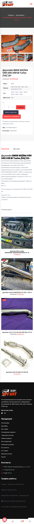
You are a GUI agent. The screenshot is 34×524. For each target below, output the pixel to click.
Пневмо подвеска (6, 438)
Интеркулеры (5, 423)
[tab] (5, 150)
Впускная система (6, 454)
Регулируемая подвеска (8, 432)
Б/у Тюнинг (4, 450)
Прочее (3, 457)
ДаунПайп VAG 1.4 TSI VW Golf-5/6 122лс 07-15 (17, 332)
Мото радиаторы (6, 441)
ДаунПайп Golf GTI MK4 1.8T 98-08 (17, 372)
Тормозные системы (7, 435)
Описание (5, 149)
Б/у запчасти (5, 447)
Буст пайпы (4, 429)
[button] (17, 36)
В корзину (20, 107)
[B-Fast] (7, 3)
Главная (11, 15)
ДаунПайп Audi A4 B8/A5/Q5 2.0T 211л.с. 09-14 (17, 292)
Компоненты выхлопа (7, 444)
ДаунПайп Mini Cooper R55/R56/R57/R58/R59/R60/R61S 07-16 (17, 252)
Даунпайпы (20, 15)
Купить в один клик (11, 112)
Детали (16, 149)
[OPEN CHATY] (4, 519)
